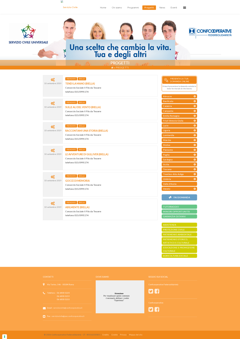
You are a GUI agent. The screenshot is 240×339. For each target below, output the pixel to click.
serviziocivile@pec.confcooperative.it (68, 316)
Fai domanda (182, 197)
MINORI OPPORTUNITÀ (176, 211)
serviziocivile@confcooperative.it (67, 308)
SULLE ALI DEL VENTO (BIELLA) (83, 107)
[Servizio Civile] (69, 7)
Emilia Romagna (171, 115)
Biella (82, 79)
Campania (168, 111)
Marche (167, 140)
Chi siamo (117, 7)
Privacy (123, 335)
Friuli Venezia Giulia (173, 120)
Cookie (114, 335)
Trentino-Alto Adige (173, 174)
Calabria (167, 106)
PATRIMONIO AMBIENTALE (177, 234)
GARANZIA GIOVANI (174, 216)
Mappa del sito (135, 335)
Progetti (149, 7)
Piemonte (71, 79)
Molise (166, 145)
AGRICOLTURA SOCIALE (175, 255)
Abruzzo (167, 96)
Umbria (167, 179)
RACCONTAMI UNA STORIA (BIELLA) (86, 130)
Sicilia (166, 164)
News (162, 7)
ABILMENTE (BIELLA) (77, 207)
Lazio (166, 125)
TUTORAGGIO (171, 206)
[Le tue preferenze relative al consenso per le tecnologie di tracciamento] (4, 336)
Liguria (166, 130)
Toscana (167, 169)
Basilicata (168, 101)
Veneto (166, 188)
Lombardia (168, 135)
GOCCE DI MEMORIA (77, 180)
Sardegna (167, 159)
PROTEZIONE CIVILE (174, 229)
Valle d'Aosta (170, 183)
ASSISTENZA (169, 224)
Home (103, 7)
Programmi (133, 7)
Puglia (166, 154)
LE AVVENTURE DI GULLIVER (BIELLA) (86, 154)
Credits (105, 335)
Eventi (174, 7)
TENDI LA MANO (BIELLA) (80, 83)
